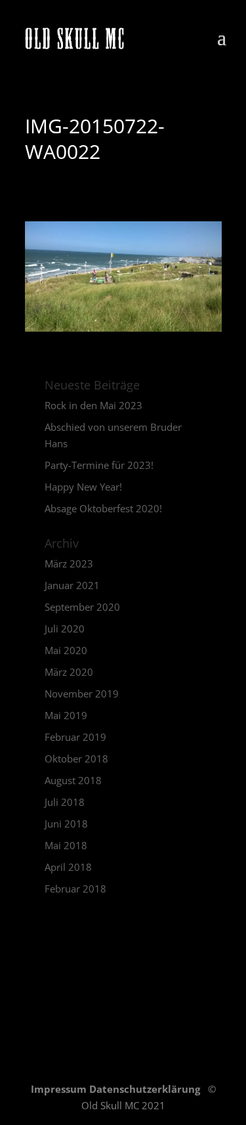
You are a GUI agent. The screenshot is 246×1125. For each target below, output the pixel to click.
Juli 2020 (65, 628)
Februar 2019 (75, 736)
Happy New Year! (83, 486)
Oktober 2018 (76, 758)
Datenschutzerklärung (146, 1088)
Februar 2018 (75, 888)
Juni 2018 (66, 823)
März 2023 (69, 563)
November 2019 (82, 693)
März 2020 (69, 671)
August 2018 (73, 780)
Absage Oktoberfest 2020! (103, 508)
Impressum (60, 1088)
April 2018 (68, 866)
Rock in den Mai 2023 (93, 405)
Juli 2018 (65, 801)
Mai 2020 (66, 650)
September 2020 (82, 606)
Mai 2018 (66, 845)
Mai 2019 (66, 715)
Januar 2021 (72, 585)
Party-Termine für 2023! (99, 465)
